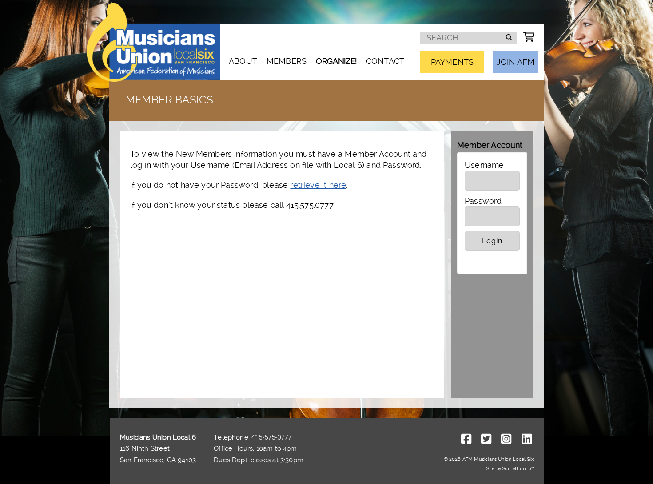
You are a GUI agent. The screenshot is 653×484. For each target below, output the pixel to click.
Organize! (336, 61)
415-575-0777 (271, 437)
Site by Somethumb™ (510, 469)
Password (483, 201)
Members (287, 61)
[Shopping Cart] (528, 37)
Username (484, 165)
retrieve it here (318, 185)
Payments (452, 62)
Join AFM (515, 62)
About (243, 61)
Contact (385, 61)
